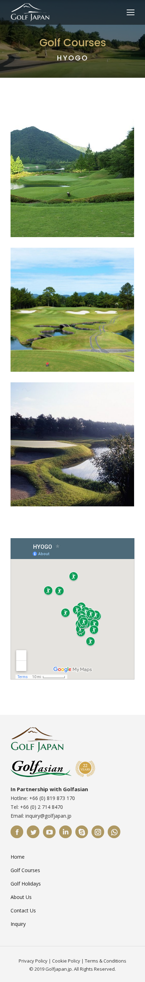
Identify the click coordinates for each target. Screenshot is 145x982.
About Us (21, 897)
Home (18, 856)
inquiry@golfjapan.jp (48, 815)
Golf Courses (25, 870)
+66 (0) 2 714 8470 (41, 807)
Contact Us (23, 910)
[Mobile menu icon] (130, 12)
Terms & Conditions (105, 961)
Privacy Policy (33, 961)
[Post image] (72, 175)
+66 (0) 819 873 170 (52, 798)
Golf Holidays (26, 883)
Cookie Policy (66, 961)
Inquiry (18, 924)
